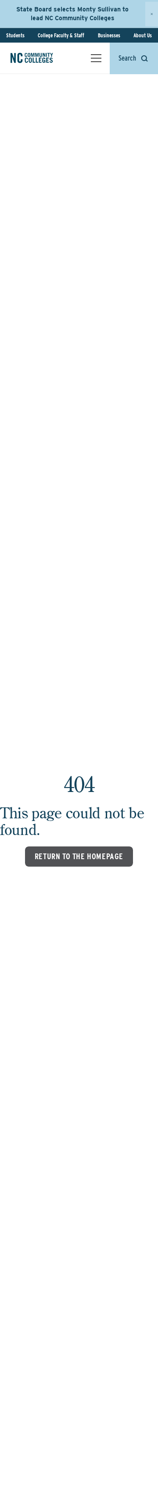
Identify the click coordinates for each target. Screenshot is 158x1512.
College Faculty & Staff (61, 35)
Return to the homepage (79, 856)
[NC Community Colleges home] (43, 58)
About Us (142, 35)
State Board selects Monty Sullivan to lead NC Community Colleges (72, 14)
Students (15, 35)
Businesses (109, 35)
